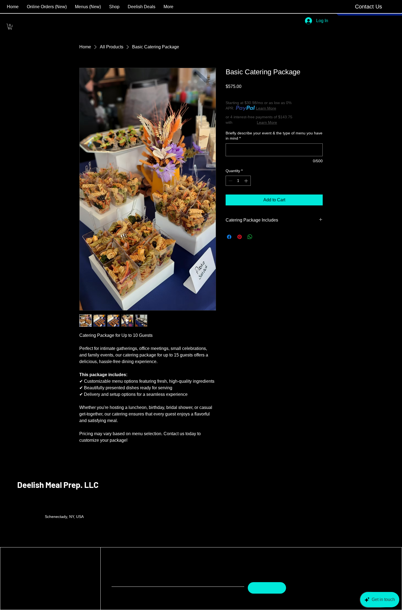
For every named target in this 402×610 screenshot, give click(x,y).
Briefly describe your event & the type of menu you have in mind (274, 136)
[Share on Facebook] (229, 237)
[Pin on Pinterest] (239, 237)
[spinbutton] (238, 180)
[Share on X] (260, 237)
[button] (368, 6)
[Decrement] (229, 180)
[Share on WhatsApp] (250, 237)
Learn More (266, 108)
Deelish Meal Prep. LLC (57, 485)
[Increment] (246, 180)
